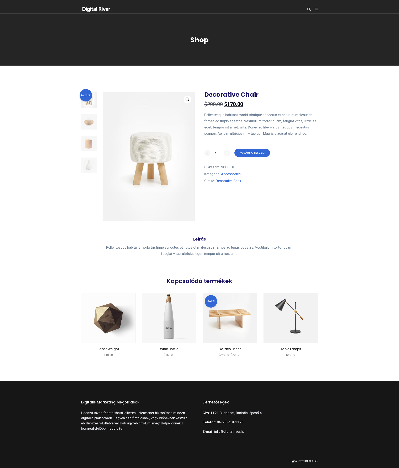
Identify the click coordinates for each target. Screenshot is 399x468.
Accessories (231, 174)
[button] (187, 99)
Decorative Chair (228, 181)
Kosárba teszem (252, 152)
